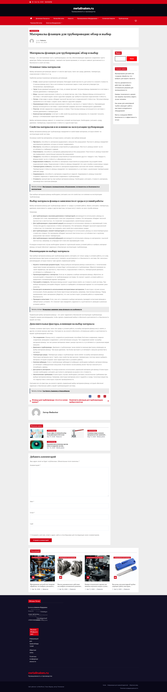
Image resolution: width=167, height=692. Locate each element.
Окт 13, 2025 (51, 448)
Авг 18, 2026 (36, 589)
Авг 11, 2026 (91, 589)
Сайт (31, 524)
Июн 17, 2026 (51, 436)
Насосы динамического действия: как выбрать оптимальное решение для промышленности (69, 586)
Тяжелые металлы (36, 23)
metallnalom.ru (83, 8)
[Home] (31, 18)
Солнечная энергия (108, 18)
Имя (32, 501)
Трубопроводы (123, 18)
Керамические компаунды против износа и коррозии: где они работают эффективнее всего (57, 445)
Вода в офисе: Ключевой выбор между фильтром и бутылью (56, 434)
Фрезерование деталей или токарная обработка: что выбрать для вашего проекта (125, 76)
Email (32, 513)
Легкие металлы (58, 18)
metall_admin (101, 436)
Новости (70, 18)
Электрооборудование (53, 23)
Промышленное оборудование (87, 18)
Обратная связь (133, 685)
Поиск (118, 53)
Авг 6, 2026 (118, 589)
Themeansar (60, 686)
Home (104, 685)
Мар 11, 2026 (91, 436)
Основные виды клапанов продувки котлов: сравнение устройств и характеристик (96, 434)
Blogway (51, 686)
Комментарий (35, 465)
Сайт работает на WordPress (36, 686)
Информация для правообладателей (118, 685)
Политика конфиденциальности (34, 659)
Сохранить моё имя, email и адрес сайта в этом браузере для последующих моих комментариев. (65, 535)
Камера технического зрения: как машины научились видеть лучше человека (125, 96)
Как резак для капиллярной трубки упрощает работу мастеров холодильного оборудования (123, 586)
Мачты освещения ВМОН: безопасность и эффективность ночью (126, 117)
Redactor (43, 40)
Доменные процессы (43, 18)
